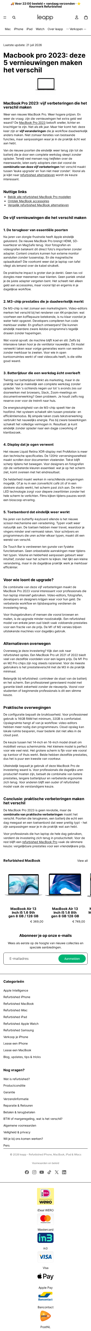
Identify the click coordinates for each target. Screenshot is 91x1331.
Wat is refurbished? (16, 1079)
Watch (40, 29)
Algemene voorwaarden (19, 1125)
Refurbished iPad (15, 1017)
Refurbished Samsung (18, 1030)
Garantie (9, 1092)
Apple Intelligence (15, 990)
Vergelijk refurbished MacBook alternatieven (38, 205)
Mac (8, 29)
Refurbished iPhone (16, 997)
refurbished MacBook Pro (39, 842)
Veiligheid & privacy (16, 1132)
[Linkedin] (64, 1172)
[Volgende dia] (83, 894)
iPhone (18, 29)
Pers (6, 1145)
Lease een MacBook (17, 1050)
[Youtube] (41, 1172)
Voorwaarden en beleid (45, 1163)
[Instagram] (34, 1172)
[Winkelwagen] (86, 17)
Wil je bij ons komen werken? (23, 1138)
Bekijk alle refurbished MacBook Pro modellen (39, 197)
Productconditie (14, 1085)
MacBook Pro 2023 (32, 122)
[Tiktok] (49, 1172)
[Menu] (5, 17)
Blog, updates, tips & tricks (22, 1057)
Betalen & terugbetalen (19, 1112)
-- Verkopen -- (76, 29)
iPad (29, 29)
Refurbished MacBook (18, 1003)
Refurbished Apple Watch (21, 1023)
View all (82, 860)
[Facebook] (26, 1172)
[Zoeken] (14, 17)
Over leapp (55, 29)
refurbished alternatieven (37, 175)
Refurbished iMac (15, 1010)
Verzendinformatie (16, 1099)
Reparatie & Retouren (18, 1105)
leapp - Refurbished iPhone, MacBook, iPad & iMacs (50, 1154)
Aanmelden (72, 958)
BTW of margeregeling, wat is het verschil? (32, 1118)
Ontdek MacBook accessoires (28, 201)
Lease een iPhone (15, 1043)
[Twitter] (56, 1172)
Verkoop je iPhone (15, 1037)
